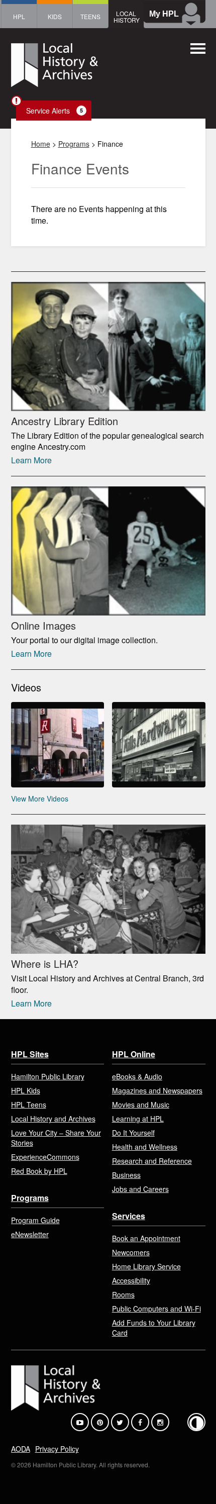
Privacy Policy (57, 1449)
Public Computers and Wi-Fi (156, 1309)
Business (126, 1175)
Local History (127, 16)
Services (128, 1216)
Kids (55, 16)
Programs (73, 144)
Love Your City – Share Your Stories (56, 1138)
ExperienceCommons (45, 1157)
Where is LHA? (44, 963)
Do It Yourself (133, 1133)
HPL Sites (30, 1054)
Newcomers (131, 1252)
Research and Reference (152, 1161)
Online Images (43, 625)
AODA (20, 1449)
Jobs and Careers (140, 1189)
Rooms (123, 1294)
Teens (90, 16)
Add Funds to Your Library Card (153, 1328)
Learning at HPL (138, 1119)
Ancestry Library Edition (64, 421)
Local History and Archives (53, 1119)
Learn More (31, 460)
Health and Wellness (144, 1147)
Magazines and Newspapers (157, 1090)
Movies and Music (140, 1104)
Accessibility (131, 1280)
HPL (19, 16)
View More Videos (39, 798)
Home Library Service (146, 1266)
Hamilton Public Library (47, 1076)
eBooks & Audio (137, 1076)
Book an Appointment (146, 1238)
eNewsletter (30, 1234)
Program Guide (35, 1220)
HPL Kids (25, 1090)
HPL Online (133, 1054)
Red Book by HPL (39, 1171)
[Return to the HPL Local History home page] (54, 66)
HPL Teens (28, 1104)
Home (40, 144)
